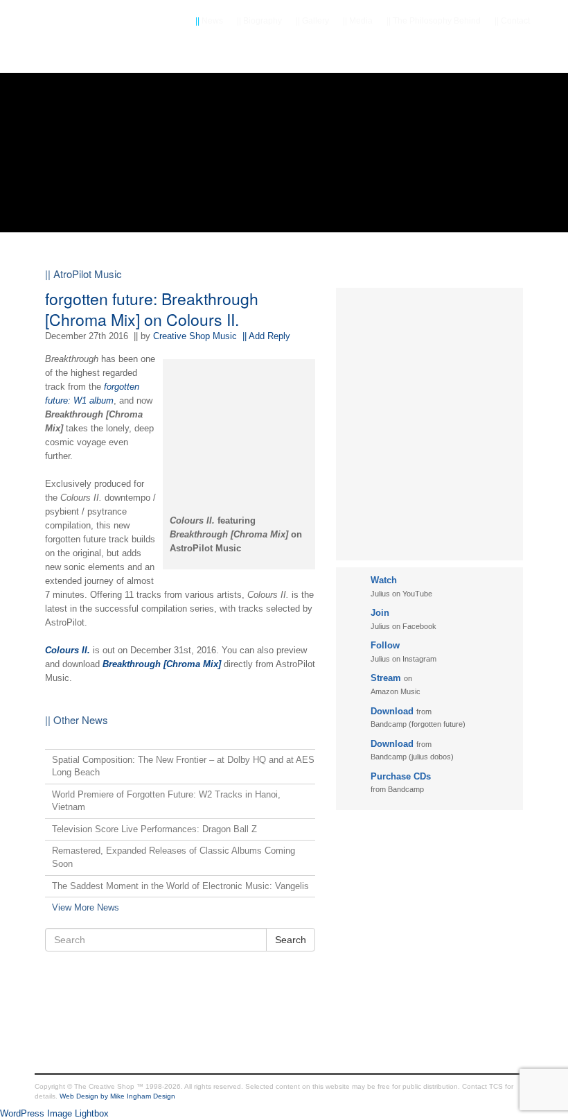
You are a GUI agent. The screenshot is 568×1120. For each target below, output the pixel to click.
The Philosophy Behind (434, 21)
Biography (259, 21)
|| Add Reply (266, 336)
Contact (512, 21)
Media (358, 21)
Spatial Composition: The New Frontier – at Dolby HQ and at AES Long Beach (183, 766)
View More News (85, 907)
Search (290, 939)
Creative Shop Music (195, 336)
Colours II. (67, 650)
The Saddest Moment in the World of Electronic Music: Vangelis (180, 886)
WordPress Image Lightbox (54, 1113)
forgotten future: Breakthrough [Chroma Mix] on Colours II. (151, 309)
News (209, 21)
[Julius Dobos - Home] (90, 55)
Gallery (312, 21)
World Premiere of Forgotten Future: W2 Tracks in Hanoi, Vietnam (166, 801)
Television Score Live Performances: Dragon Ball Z (154, 829)
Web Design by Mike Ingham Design (117, 1096)
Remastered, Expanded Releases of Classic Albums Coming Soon (173, 857)
